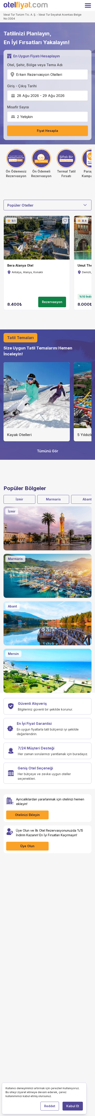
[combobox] (63, 74)
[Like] (65, 220)
